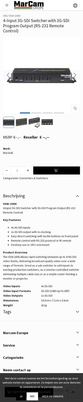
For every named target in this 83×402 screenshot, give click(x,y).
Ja (21, 396)
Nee (32, 396)
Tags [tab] (7, 311)
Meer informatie (52, 396)
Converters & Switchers (33, 178)
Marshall (8, 153)
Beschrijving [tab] (14, 196)
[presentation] (8, 75)
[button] (75, 5)
